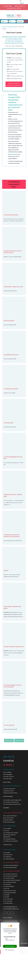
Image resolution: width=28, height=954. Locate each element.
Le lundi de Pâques (8, 886)
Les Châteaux (7, 856)
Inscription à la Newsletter (10, 921)
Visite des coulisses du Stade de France (14, 646)
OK (26, 21)
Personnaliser (10, 950)
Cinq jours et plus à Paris (10, 793)
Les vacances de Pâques (10, 876)
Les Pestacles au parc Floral (11, 215)
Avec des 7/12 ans (8, 776)
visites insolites (14, 154)
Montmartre (6, 837)
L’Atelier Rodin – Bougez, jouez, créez (13, 286)
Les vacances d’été (8, 878)
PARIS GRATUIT (8, 740)
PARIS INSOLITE (19, 740)
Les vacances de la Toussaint (11, 880)
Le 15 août (6, 897)
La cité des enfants (8, 422)
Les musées (6, 852)
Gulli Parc (6, 570)
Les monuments (7, 854)
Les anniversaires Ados (10, 867)
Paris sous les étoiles (9, 320)
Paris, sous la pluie (8, 818)
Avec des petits (7, 774)
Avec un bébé (7, 772)
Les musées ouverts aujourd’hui (12, 800)
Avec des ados (7, 778)
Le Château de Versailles (10, 841)
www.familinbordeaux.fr (10, 906)
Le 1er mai (6, 888)
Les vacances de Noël (9, 882)
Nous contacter (7, 917)
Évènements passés (12, 26)
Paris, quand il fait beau (10, 815)
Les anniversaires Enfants (10, 865)
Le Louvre (6, 830)
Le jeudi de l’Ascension (9, 890)
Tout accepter (10, 946)
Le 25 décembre (8, 903)
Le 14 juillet (6, 895)
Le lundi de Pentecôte (9, 892)
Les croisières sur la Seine (10, 832)
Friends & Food (7, 844)
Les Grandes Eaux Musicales (11, 388)
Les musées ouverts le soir (11, 802)
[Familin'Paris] (14, 15)
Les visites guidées (8, 859)
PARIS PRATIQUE (8, 796)
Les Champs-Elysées (9, 839)
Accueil (4, 26)
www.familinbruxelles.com (11, 909)
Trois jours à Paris (8, 790)
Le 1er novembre (8, 899)
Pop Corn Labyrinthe (9, 725)
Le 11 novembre (7, 901)
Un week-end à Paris (9, 788)
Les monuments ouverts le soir (12, 804)
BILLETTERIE (7, 782)
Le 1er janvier (7, 884)
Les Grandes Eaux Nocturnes (11, 354)
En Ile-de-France (8, 820)
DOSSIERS (6, 807)
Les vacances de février (10, 874)
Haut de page (24, 943)
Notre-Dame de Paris (9, 834)
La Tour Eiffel (7, 828)
